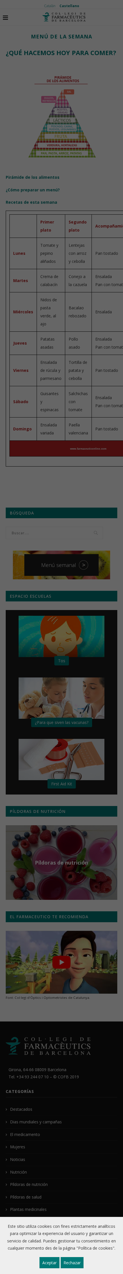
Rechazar (72, 1262)
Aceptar (49, 1262)
